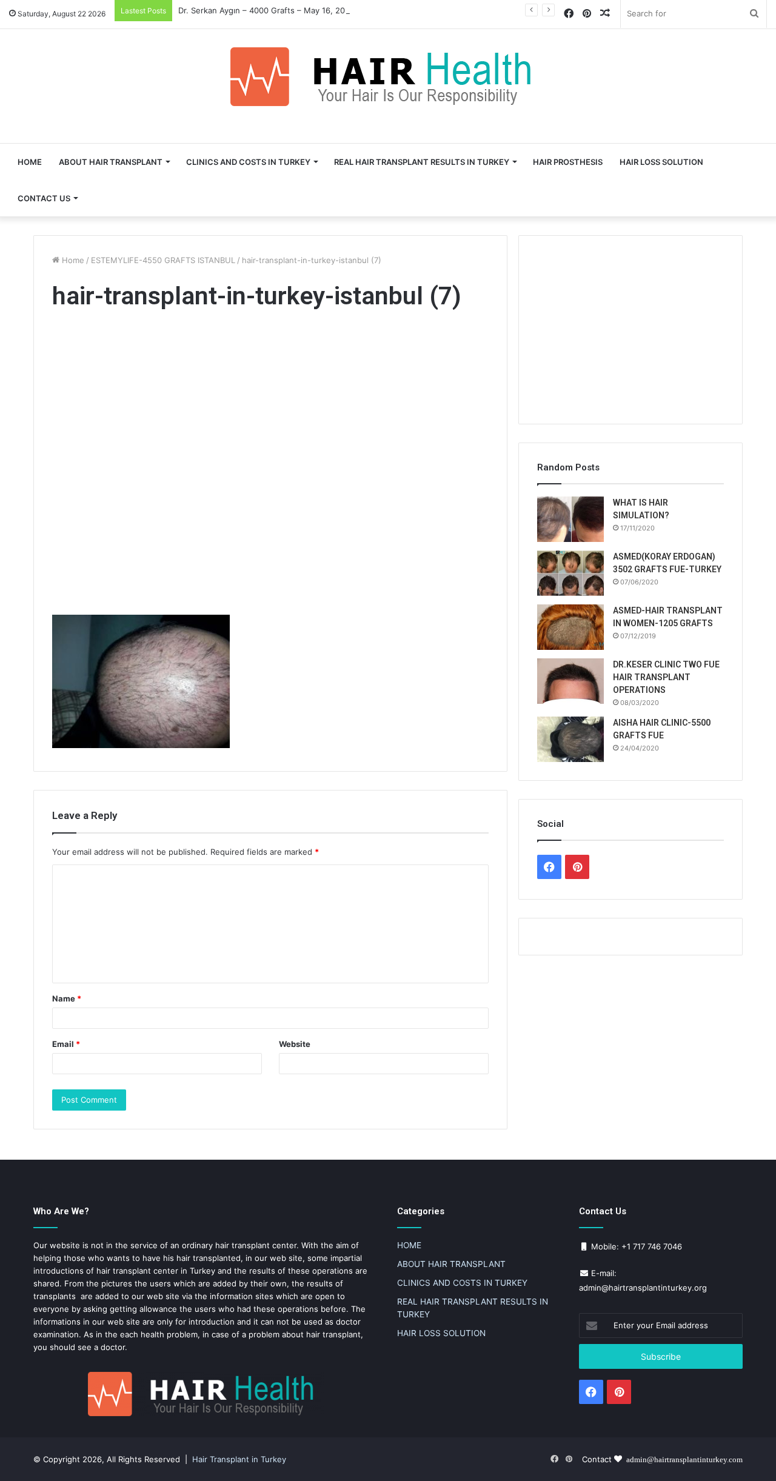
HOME (30, 162)
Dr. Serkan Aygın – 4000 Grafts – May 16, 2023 (266, 10)
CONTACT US (44, 198)
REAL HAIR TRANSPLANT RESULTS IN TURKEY (421, 162)
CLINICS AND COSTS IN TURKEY (248, 162)
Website (294, 1044)
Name (66, 998)
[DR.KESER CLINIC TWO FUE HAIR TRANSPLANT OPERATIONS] (570, 681)
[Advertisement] (270, 466)
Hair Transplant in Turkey (239, 1459)
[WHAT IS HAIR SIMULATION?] (570, 519)
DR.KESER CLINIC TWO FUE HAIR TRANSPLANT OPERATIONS (666, 677)
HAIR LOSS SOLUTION (661, 162)
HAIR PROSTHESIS (568, 162)
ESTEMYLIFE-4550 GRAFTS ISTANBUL (163, 260)
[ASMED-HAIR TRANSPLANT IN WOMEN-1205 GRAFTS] (570, 627)
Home (71, 260)
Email (66, 1044)
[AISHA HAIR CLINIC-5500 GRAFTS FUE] (570, 739)
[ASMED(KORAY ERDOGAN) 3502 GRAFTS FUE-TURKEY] (570, 573)
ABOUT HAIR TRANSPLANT (110, 162)
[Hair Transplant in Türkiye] (388, 76)
